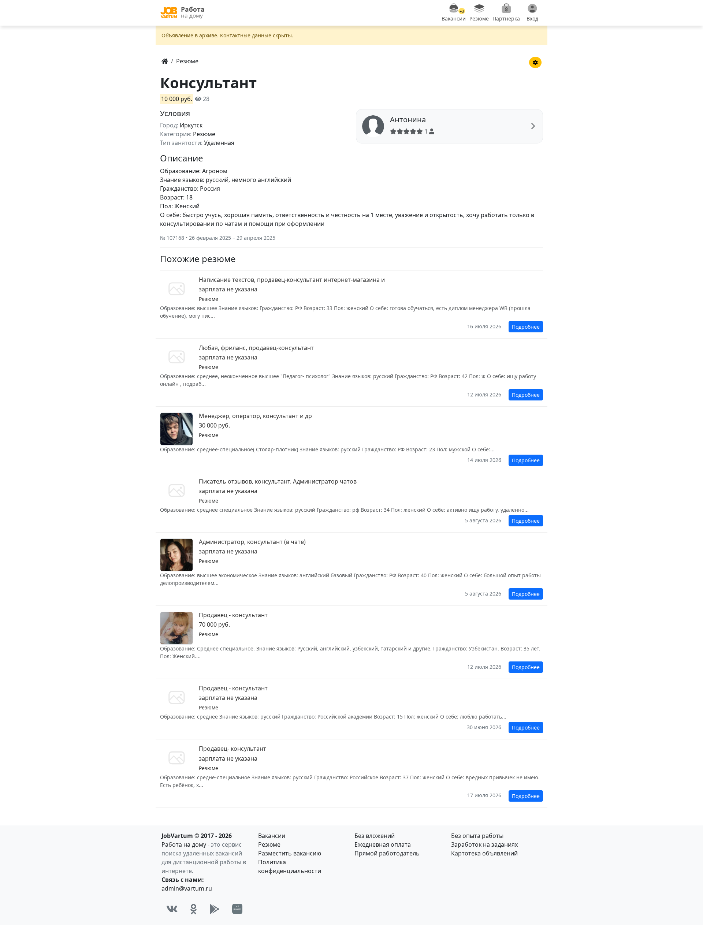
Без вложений (374, 836)
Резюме (269, 844)
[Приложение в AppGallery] (237, 909)
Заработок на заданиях (484, 844)
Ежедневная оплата (382, 844)
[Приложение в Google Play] (214, 909)
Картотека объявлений (484, 853)
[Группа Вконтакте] (172, 909)
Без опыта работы (477, 836)
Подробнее (526, 326)
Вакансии (271, 836)
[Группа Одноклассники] (194, 909)
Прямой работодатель (387, 853)
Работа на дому (183, 844)
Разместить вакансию (289, 853)
